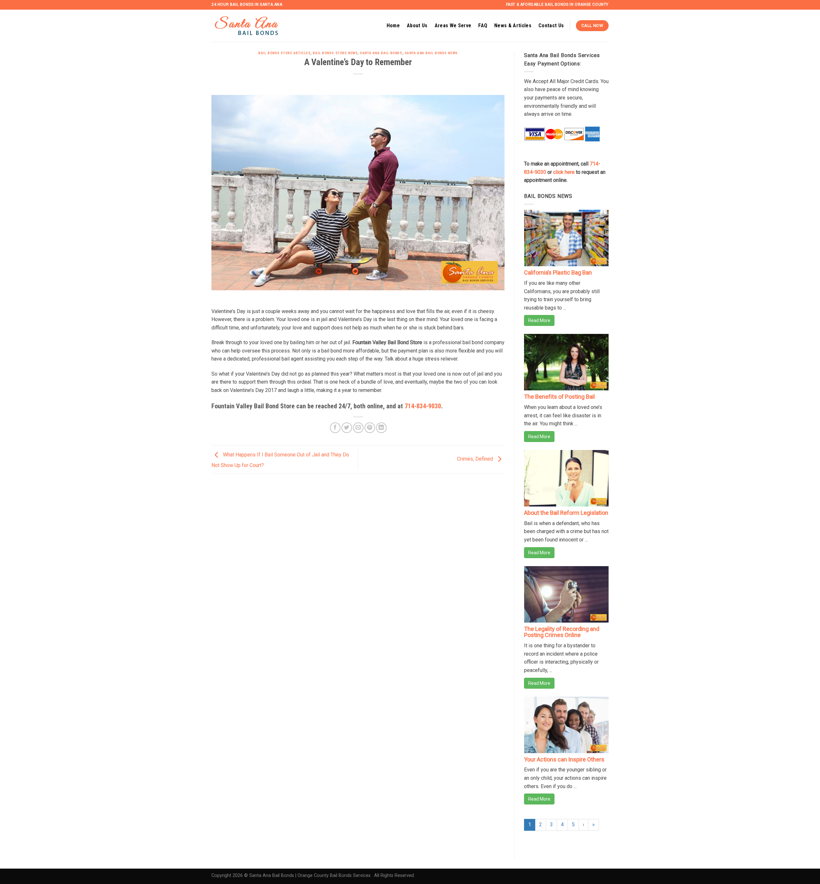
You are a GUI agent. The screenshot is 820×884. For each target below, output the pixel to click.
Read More (539, 320)
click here (564, 172)
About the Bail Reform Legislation (566, 512)
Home (393, 25)
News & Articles (512, 25)
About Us (417, 25)
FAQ (482, 25)
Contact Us (551, 25)
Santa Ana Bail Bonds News (431, 53)
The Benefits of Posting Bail (559, 396)
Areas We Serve (453, 25)
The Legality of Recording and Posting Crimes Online (561, 632)
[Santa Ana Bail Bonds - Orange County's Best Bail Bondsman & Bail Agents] (254, 26)
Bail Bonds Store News (335, 53)
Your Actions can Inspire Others (564, 759)
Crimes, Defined (475, 459)
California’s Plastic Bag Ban (558, 272)
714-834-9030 (423, 406)
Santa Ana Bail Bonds (381, 53)
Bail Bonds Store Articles (284, 53)
